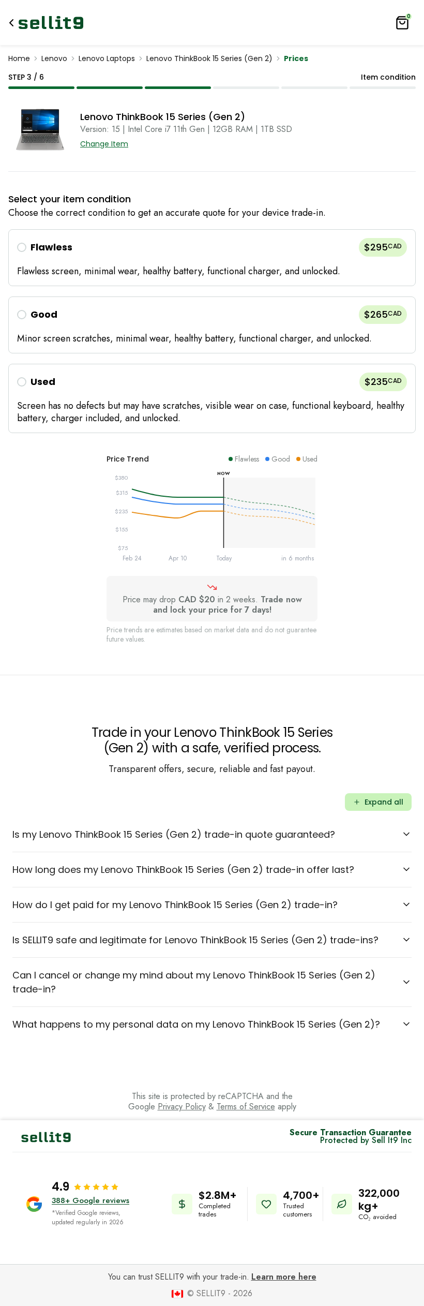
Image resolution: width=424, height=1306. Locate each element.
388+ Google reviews (90, 1200)
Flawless (51, 247)
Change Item (104, 144)
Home (19, 58)
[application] (212, 520)
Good (44, 314)
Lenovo (54, 58)
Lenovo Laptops (107, 58)
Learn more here (283, 1277)
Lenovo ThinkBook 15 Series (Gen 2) (209, 58)
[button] (212, 257)
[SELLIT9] (51, 22)
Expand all (384, 802)
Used (43, 381)
